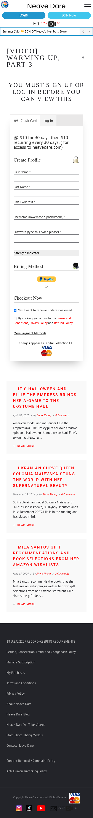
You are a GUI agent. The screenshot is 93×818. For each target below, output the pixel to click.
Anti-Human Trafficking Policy (26, 771)
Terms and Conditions (21, 683)
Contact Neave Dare (20, 745)
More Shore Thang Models (24, 735)
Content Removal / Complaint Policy (30, 761)
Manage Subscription (20, 662)
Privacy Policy (38, 323)
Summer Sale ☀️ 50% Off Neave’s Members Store (35, 31)
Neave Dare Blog (18, 714)
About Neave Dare (19, 704)
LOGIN (23, 15)
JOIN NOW (69, 15)
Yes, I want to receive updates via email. (44, 310)
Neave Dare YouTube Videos (25, 725)
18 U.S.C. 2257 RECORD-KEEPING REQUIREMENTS (40, 641)
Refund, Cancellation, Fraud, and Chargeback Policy (41, 652)
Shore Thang (44, 415)
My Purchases (15, 673)
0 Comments (62, 415)
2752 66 (50, 23)
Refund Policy (63, 323)
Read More (26, 446)
